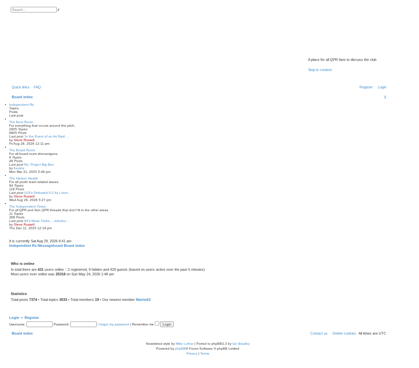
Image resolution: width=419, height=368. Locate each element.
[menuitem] (36, 87)
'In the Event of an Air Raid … (46, 136)
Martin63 (143, 300)
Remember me (143, 324)
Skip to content (320, 70)
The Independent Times (27, 206)
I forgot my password (113, 324)
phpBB (180, 348)
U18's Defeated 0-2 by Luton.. (47, 192)
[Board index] (342, 51)
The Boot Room (21, 122)
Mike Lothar (184, 343)
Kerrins (19, 168)
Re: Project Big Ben (39, 164)
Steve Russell (24, 140)
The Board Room (22, 150)
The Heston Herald (23, 178)
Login (14, 318)
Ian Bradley (241, 343)
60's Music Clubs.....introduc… (47, 221)
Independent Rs (21, 104)
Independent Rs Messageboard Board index (47, 246)
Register (32, 318)
